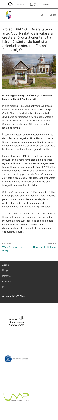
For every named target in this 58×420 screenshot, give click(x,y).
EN (3, 287)
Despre (6, 270)
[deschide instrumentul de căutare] (42, 15)
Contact (6, 281)
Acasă (5, 264)
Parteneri (7, 275)
